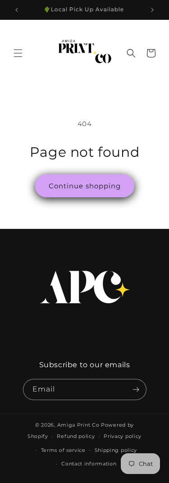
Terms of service (63, 450)
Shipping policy (116, 450)
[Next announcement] (152, 10)
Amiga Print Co (78, 425)
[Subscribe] (136, 389)
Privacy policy (123, 436)
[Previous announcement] (17, 10)
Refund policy (76, 436)
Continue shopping (85, 186)
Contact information (88, 463)
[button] (18, 53)
